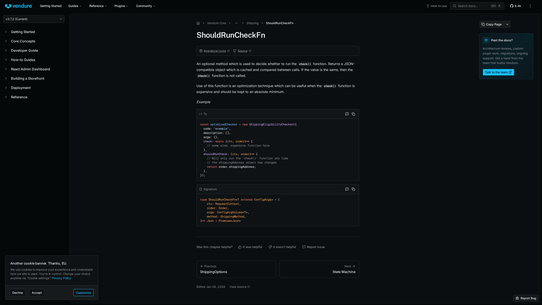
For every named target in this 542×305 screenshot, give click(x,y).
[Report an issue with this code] (347, 114)
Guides (73, 6)
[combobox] (33, 19)
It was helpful (252, 247)
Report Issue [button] (316, 247)
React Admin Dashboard (30, 69)
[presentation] (305, 158)
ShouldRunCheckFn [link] (279, 23)
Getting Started (51, 6)
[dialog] (51, 277)
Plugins (120, 6)
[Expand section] (5, 31)
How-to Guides (23, 60)
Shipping (252, 23)
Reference (96, 6)
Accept (37, 292)
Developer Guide (24, 50)
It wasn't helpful (284, 247)
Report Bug (528, 298)
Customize (83, 292)
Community (144, 6)
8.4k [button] (518, 6)
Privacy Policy (61, 278)
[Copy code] (353, 114)
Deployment (20, 88)
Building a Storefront (27, 78)
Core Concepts (23, 41)
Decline (17, 292)
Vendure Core (216, 23)
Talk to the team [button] (496, 72)
